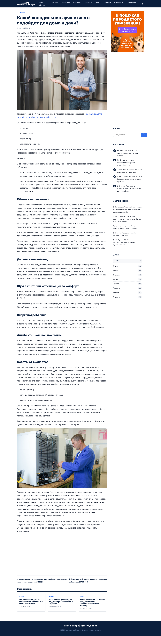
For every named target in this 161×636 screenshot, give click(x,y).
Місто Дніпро (42, 3)
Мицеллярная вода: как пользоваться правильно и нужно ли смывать (31, 601)
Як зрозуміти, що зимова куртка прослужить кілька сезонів (127, 153)
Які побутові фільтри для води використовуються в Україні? (61, 601)
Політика (54, 2)
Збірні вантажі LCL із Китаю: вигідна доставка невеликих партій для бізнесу (92, 602)
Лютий (127, 271)
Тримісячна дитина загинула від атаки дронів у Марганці (129, 171)
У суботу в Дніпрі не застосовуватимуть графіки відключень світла (124, 242)
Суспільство (119, 2)
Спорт (97, 2)
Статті (21, 597)
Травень (127, 284)
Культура (107, 2)
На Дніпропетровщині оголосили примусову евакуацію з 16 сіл (126, 162)
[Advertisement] (62, 556)
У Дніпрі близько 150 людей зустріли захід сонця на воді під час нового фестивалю (127, 218)
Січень (127, 266)
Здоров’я (88, 2)
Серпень (127, 297)
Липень (127, 292)
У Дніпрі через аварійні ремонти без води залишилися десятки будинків (129, 178)
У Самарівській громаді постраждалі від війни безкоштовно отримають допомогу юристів (127, 209)
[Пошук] (142, 4)
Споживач (132, 2)
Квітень (127, 279)
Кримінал (77, 2)
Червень (127, 288)
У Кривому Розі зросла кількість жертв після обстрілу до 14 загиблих (129, 188)
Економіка (66, 2)
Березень (127, 275)
